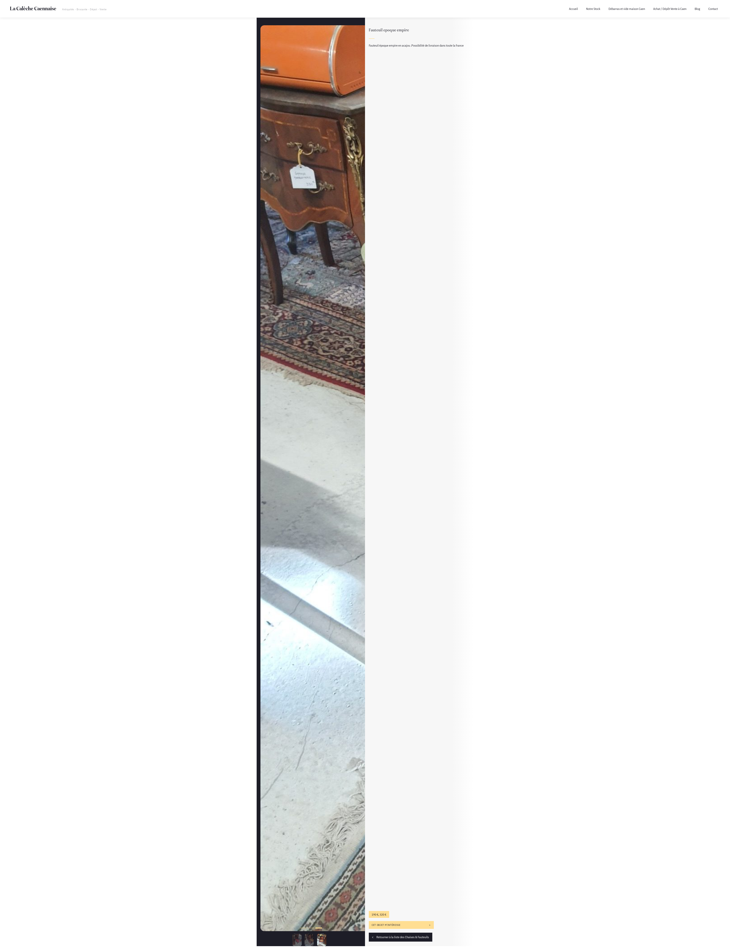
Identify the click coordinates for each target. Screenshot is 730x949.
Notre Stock (593, 9)
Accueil (573, 9)
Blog (697, 9)
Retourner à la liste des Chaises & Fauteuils (402, 937)
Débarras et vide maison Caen (627, 9)
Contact (713, 9)
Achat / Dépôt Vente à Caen (669, 9)
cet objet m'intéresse (386, 925)
